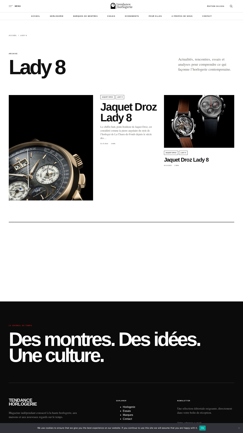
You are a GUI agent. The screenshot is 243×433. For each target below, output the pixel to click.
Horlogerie (57, 16)
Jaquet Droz (107, 97)
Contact (207, 16)
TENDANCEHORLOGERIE (23, 402)
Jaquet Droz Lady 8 (128, 112)
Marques (128, 414)
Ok (202, 428)
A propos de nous (182, 16)
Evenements (132, 16)
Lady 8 (120, 97)
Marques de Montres (85, 16)
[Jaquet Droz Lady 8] (51, 147)
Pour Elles (155, 16)
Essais (111, 16)
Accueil (35, 16)
